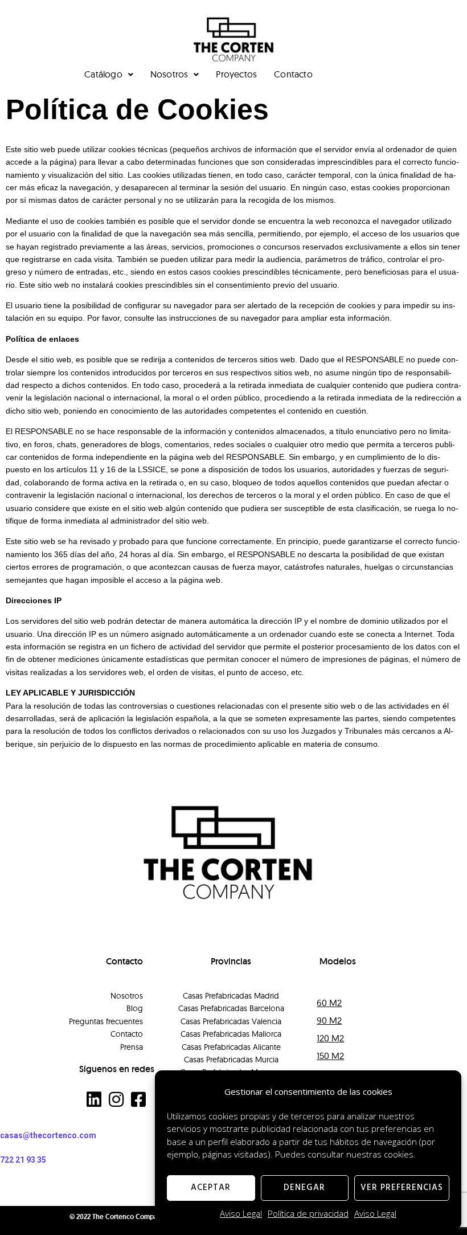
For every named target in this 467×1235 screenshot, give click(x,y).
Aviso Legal (241, 1213)
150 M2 (330, 1055)
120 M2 (330, 1038)
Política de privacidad (308, 1213)
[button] (385, 998)
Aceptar (211, 1188)
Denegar (304, 1188)
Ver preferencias (402, 1188)
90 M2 (329, 1020)
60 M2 (329, 1002)
